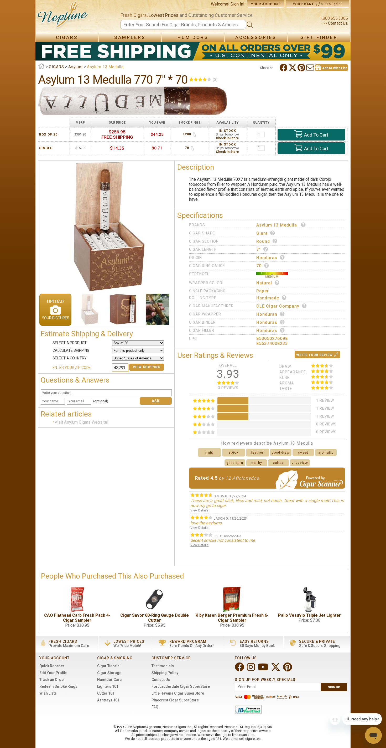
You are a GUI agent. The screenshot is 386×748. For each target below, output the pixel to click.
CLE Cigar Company (277, 306)
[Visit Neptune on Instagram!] (251, 669)
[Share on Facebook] (284, 68)
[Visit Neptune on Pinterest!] (288, 669)
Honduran (266, 314)
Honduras (266, 257)
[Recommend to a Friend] (310, 68)
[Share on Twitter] (293, 68)
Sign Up (334, 687)
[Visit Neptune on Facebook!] (240, 669)
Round (263, 241)
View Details (199, 510)
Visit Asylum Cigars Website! (81, 422)
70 (259, 265)
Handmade (267, 297)
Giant (262, 233)
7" (258, 249)
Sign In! (237, 4)
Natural (264, 282)
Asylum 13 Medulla (277, 225)
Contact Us (337, 23)
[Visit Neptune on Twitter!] (276, 669)
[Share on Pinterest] (302, 68)
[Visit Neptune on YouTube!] (263, 669)
